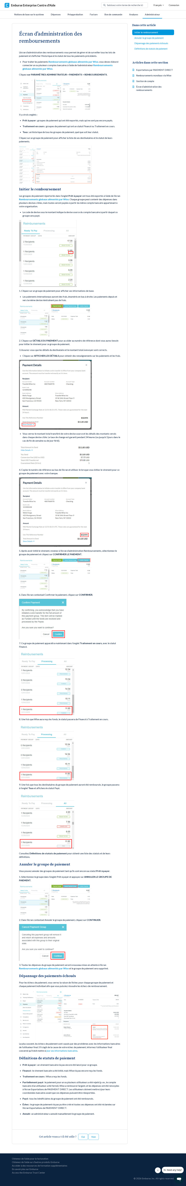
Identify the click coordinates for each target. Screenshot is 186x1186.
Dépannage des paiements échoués (151, 43)
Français (157, 5)
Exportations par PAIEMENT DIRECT (154, 70)
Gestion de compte (145, 81)
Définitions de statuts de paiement (151, 48)
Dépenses (56, 14)
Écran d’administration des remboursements (149, 88)
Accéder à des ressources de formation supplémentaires (39, 1165)
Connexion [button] (174, 5)
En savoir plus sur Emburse (25, 1169)
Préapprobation (75, 14)
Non (93, 1136)
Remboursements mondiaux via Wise (153, 75)
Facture (94, 14)
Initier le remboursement (146, 32)
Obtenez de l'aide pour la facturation (30, 1158)
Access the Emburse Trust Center (28, 1172)
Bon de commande (113, 14)
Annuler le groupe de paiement (149, 37)
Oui (83, 1136)
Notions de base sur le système (29, 14)
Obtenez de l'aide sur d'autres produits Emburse (35, 1162)
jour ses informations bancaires (61, 1050)
